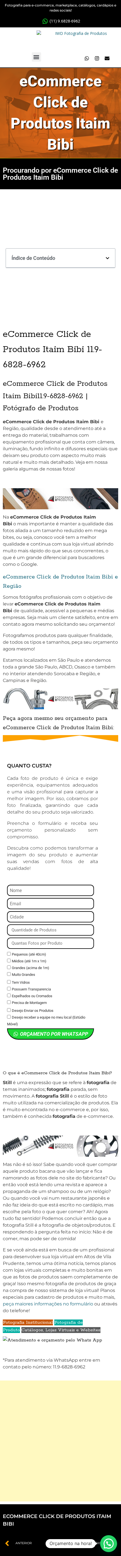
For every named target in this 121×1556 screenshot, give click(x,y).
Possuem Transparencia (31, 989)
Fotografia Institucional (28, 1322)
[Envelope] (107, 58)
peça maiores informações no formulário (48, 1304)
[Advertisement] (60, 1441)
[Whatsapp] (86, 58)
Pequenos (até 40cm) (29, 954)
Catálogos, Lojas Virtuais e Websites (60, 1330)
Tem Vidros (21, 982)
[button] (36, 57)
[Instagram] (97, 58)
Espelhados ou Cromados (32, 996)
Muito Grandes (23, 974)
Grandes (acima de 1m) (30, 968)
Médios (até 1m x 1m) (29, 961)
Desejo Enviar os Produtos (32, 1010)
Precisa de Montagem (29, 1003)
